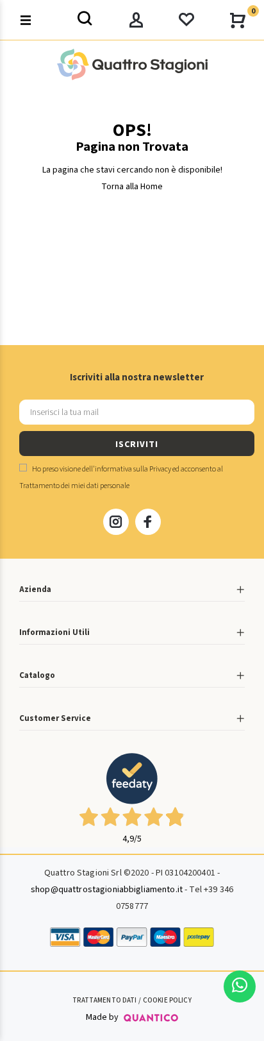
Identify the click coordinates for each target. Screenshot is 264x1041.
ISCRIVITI (136, 444)
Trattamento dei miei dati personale (74, 485)
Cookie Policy (167, 1000)
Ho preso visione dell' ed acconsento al (121, 477)
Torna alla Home (132, 186)
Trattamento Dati (104, 1000)
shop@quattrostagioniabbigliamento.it (107, 889)
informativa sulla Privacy (133, 469)
